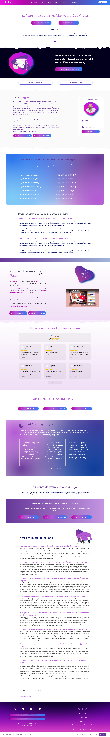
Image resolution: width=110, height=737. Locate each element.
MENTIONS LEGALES (77, 729)
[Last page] (67, 468)
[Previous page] (45, 468)
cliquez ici (30, 292)
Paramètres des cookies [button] (81, 734)
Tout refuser (93, 734)
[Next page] (64, 468)
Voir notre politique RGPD (24, 734)
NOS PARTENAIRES (87, 729)
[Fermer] (108, 734)
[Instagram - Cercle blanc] (23, 709)
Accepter (102, 734)
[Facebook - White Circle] (15, 709)
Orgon (82, 721)
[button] (52, 2)
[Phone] (31, 709)
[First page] (42, 468)
